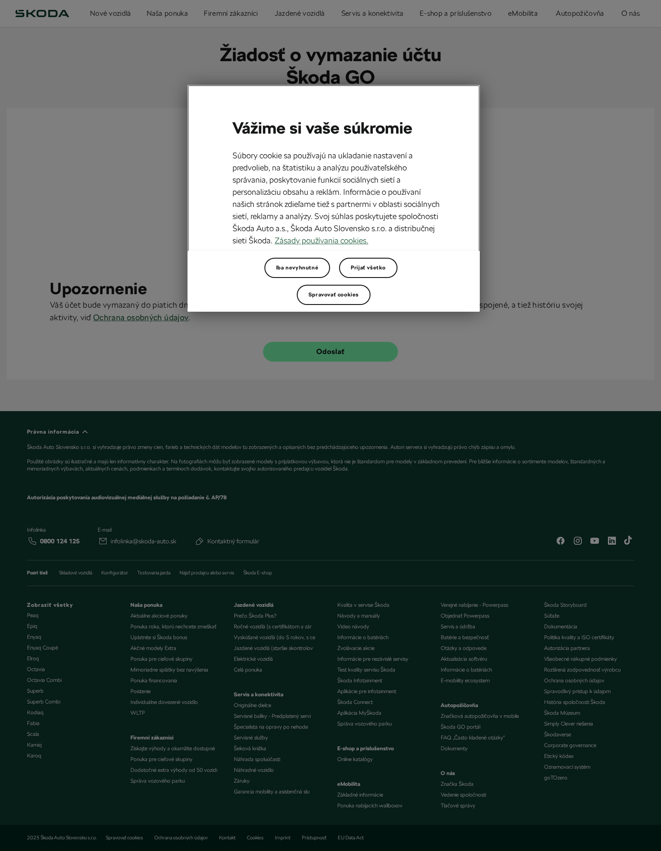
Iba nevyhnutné (297, 267)
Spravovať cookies (333, 294)
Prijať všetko (368, 267)
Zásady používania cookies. (321, 240)
